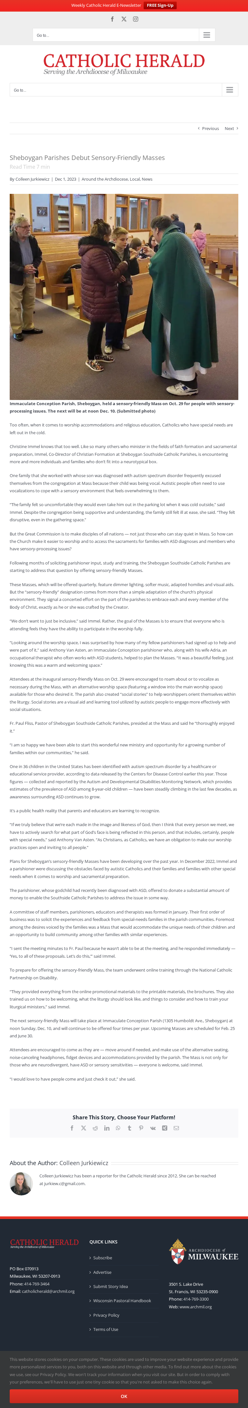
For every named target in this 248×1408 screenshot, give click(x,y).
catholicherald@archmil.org (48, 1291)
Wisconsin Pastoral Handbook (122, 1300)
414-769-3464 (36, 1284)
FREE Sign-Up (160, 5)
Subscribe (102, 1258)
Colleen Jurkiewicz (32, 179)
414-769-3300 (196, 1299)
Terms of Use (105, 1329)
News (147, 179)
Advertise (102, 1272)
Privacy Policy (106, 1315)
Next (229, 128)
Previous (210, 128)
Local (135, 179)
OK (124, 1396)
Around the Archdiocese (105, 179)
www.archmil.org (196, 1307)
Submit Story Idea (110, 1286)
